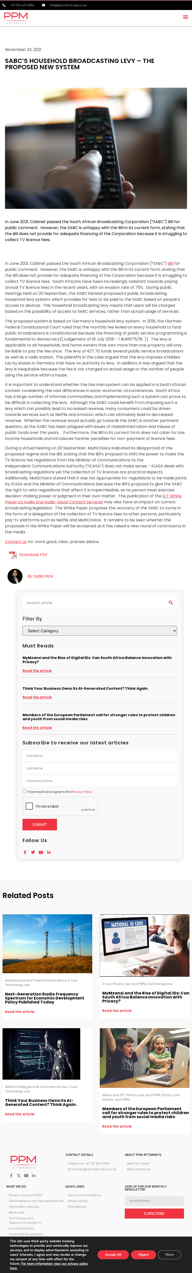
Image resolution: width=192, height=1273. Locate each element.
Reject (143, 1254)
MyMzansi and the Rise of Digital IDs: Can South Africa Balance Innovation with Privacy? (97, 659)
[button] (185, 16)
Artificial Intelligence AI (22, 1087)
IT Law (72, 980)
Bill (170, 263)
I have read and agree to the (59, 792)
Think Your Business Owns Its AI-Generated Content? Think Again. (85, 688)
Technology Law (17, 985)
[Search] (170, 602)
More (170, 1254)
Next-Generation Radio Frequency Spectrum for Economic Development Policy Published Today (44, 998)
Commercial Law (53, 1087)
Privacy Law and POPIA (129, 984)
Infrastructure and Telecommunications (35, 980)
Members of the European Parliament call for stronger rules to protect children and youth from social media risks (98, 717)
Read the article (37, 670)
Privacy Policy (81, 792)
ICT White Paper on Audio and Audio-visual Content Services (93, 499)
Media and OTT (114, 1095)
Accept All (113, 1254)
